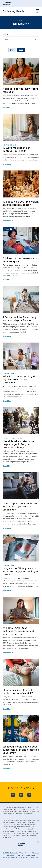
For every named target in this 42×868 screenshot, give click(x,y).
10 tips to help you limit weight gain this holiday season (21, 203)
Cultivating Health (13, 11)
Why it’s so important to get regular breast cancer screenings (19, 379)
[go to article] (21, 71)
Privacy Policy (20, 855)
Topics (5, 34)
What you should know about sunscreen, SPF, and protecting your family (21, 750)
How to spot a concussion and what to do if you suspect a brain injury (20, 506)
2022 (21, 50)
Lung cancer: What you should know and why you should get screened (20, 571)
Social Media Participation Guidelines (19, 856)
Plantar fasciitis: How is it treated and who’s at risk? (18, 691)
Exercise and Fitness (12, 438)
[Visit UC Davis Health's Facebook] (13, 795)
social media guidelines (31, 820)
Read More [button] (8, 107)
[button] (5, 50)
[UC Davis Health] (20, 844)
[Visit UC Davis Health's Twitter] (21, 795)
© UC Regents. (10, 853)
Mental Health (9, 145)
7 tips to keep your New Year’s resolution (20, 90)
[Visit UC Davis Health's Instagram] (29, 795)
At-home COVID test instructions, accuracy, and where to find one (18, 631)
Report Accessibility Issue (30, 857)
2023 (12, 50)
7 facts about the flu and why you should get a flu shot (20, 318)
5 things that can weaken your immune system (20, 259)
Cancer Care (8, 373)
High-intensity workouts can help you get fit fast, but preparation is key (19, 444)
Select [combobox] (7, 39)
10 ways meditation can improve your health (16, 149)
